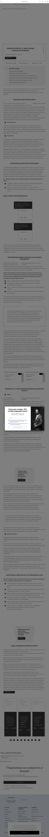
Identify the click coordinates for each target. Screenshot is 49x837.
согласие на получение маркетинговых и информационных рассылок (19, 424)
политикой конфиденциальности (17, 421)
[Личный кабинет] (42, 1)
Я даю (18, 421)
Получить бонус (18, 427)
